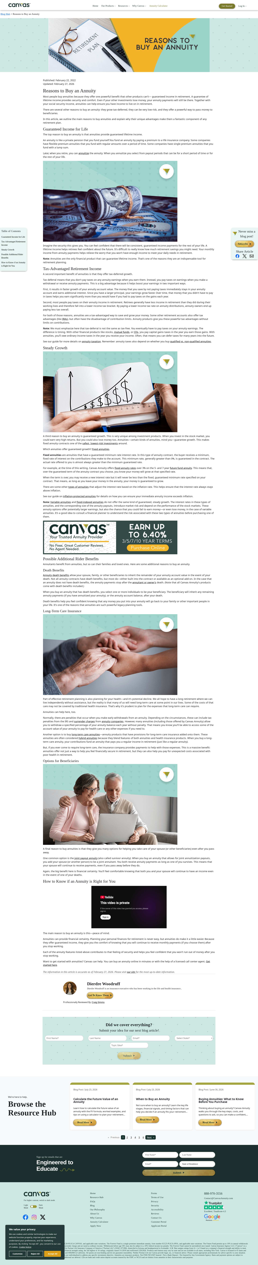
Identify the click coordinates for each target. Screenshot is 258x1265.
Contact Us (156, 1218)
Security (155, 1205)
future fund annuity (181, 468)
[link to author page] (70, 988)
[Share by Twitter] (244, 256)
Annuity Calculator (158, 6)
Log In (241, 6)
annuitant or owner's (144, 582)
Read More (83, 1122)
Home (95, 6)
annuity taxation (91, 341)
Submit (127, 1055)
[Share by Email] (252, 256)
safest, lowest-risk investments (100, 443)
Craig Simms (98, 1002)
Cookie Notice (25, 1247)
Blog (92, 1205)
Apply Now (95, 1226)
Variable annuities (60, 502)
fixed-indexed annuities (90, 502)
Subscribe (243, 243)
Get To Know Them (98, 995)
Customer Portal (158, 1222)
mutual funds (121, 332)
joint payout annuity (86, 858)
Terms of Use (157, 1197)
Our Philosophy (97, 1209)
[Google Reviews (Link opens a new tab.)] (218, 1217)
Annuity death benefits (56, 575)
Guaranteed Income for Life (13, 237)
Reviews (155, 1213)
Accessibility (157, 1209)
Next (151, 1137)
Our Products (107, 6)
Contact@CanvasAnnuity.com (218, 1198)
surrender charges (84, 721)
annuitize (83, 153)
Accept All (52, 1253)
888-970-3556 (213, 1193)
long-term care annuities (86, 734)
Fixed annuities (100, 449)
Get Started (227, 6)
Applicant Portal (159, 1226)
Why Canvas (138, 6)
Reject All (35, 1253)
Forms (154, 1193)
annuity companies (112, 721)
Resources (123, 6)
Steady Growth (7, 250)
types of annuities (78, 486)
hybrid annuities (88, 738)
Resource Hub (96, 1197)
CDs (136, 332)
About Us (94, 1213)
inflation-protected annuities (79, 496)
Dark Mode (41, 1206)
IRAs (64, 319)
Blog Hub (5, 14)
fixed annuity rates (125, 468)
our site (131, 972)
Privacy (154, 1201)
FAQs (92, 1201)
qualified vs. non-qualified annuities (190, 341)
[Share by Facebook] (237, 256)
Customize (17, 1253)
